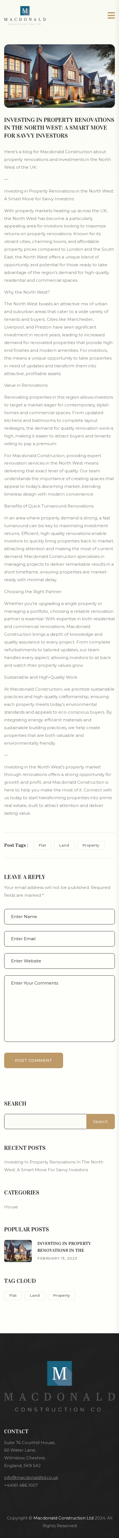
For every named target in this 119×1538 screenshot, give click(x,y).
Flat (42, 845)
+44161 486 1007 (21, 1485)
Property (90, 845)
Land (64, 845)
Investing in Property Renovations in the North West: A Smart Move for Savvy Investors (53, 1165)
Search (15, 1103)
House (11, 1206)
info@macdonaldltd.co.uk (31, 1477)
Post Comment (33, 1060)
